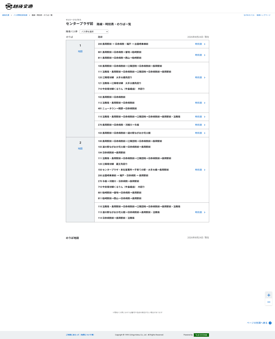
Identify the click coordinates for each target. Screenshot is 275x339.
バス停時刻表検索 (20, 15)
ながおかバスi (249, 15)
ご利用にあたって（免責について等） (80, 335)
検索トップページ (263, 15)
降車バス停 (71, 31)
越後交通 (5, 15)
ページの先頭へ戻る (257, 323)
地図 (80, 51)
